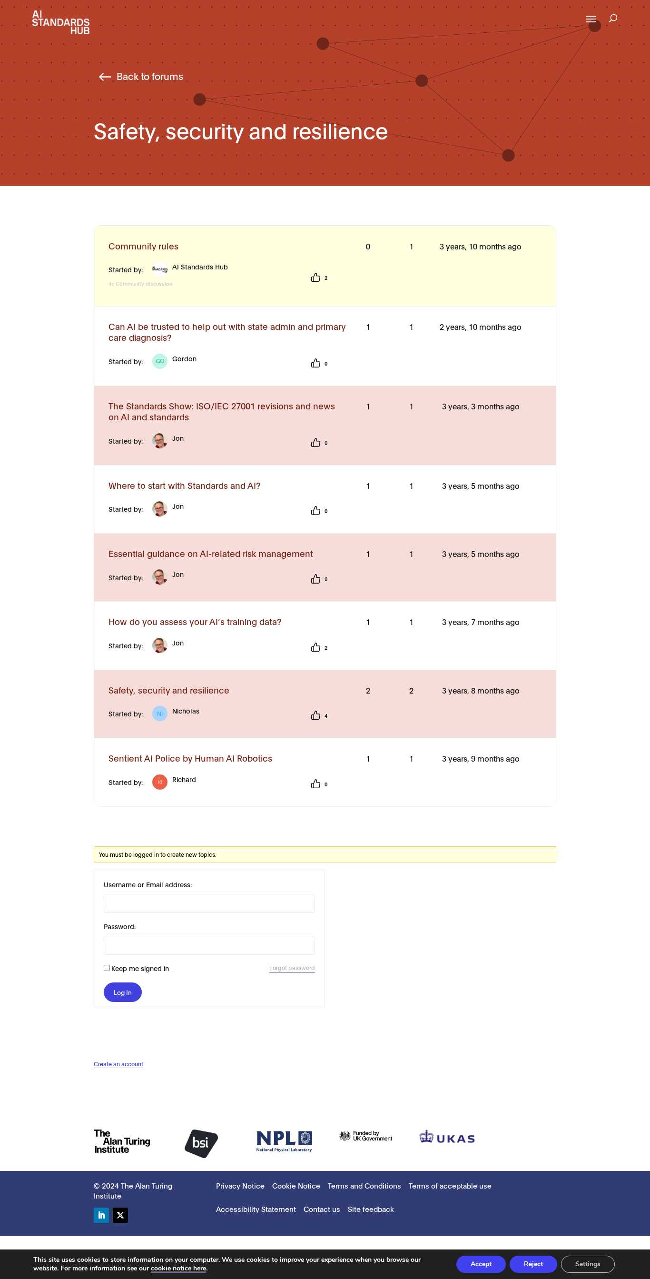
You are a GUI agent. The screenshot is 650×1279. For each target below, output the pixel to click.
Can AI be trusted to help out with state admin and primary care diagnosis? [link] (227, 332)
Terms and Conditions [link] (364, 1185)
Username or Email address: (148, 884)
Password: (120, 926)
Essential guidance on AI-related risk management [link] (210, 553)
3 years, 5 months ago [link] (481, 485)
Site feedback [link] (371, 1208)
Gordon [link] (176, 359)
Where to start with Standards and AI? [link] (184, 485)
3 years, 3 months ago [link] (481, 406)
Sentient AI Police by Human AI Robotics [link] (190, 758)
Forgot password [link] (292, 967)
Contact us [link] (322, 1208)
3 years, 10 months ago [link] (481, 246)
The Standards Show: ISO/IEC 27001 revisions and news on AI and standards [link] (221, 411)
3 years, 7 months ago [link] (481, 621)
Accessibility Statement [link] (256, 1208)
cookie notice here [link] (178, 1268)
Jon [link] (178, 437)
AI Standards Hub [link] (200, 266)
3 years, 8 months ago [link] (481, 690)
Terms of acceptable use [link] (450, 1185)
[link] (60, 22)
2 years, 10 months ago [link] (481, 326)
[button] (591, 25)
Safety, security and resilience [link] (168, 689)
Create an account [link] (118, 1063)
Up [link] (315, 277)
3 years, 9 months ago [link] (481, 758)
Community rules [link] (143, 245)
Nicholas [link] (178, 711)
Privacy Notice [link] (240, 1185)
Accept (481, 1264)
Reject (533, 1264)
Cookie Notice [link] (296, 1185)
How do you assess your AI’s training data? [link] (194, 621)
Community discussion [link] (144, 283)
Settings (588, 1264)
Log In (123, 992)
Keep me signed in (140, 967)
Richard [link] (177, 779)
